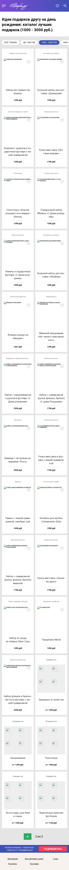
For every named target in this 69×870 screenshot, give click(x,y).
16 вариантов (17, 721)
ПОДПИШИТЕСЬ (53, 849)
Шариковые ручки (51, 112)
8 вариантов (18, 776)
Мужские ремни (18, 235)
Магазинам (13, 859)
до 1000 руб (29, 42)
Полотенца (18, 173)
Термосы (17, 482)
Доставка (34, 864)
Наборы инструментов (17, 53)
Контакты (12, 864)
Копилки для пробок (51, 482)
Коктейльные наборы (51, 53)
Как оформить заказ (34, 859)
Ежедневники (51, 297)
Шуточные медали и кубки (18, 112)
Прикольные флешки (18, 297)
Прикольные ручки (51, 420)
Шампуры (18, 420)
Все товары (10, 42)
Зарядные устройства (51, 601)
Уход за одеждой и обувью (17, 601)
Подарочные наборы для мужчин (18, 358)
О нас (55, 859)
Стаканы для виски (51, 173)
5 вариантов (51, 660)
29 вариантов (51, 721)
